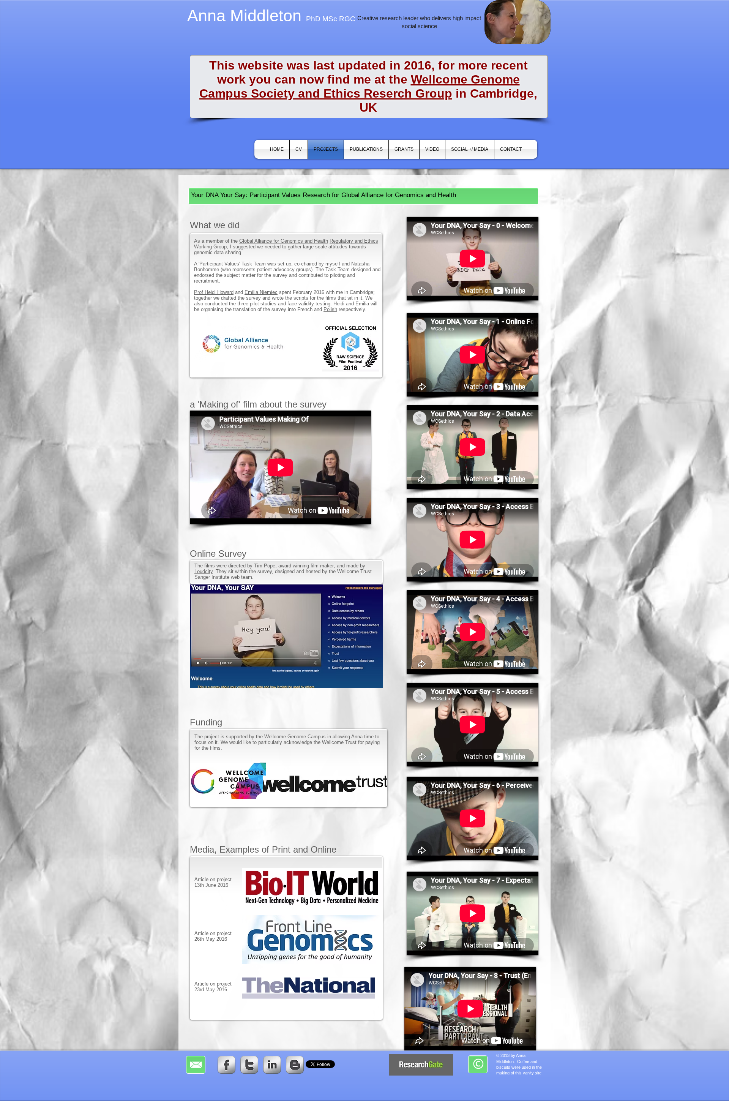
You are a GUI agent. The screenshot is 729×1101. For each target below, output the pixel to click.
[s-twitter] (249, 1065)
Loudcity (203, 571)
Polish (330, 309)
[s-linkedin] (272, 1065)
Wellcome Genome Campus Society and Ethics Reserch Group (359, 86)
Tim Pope (264, 566)
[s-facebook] (226, 1065)
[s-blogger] (295, 1065)
